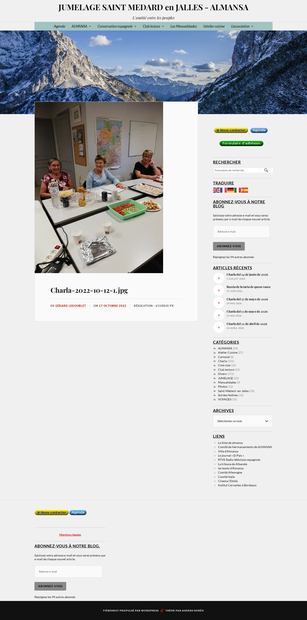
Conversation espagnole (115, 26)
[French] (223, 189)
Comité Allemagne (230, 472)
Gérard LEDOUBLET (70, 305)
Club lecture (151, 26)
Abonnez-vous (229, 246)
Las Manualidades (183, 26)
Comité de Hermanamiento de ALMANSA (245, 447)
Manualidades (227, 382)
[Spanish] (245, 189)
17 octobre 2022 (112, 305)
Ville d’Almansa (228, 451)
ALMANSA (79, 26)
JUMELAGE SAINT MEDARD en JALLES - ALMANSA (153, 7)
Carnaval (224, 357)
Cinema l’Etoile (228, 481)
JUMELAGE (225, 378)
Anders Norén (193, 610)
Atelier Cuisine (227, 352)
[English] (216, 189)
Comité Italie (226, 477)
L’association (240, 26)
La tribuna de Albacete (232, 464)
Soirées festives (228, 395)
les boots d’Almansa (231, 468)
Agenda (59, 26)
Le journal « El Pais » (231, 455)
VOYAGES (224, 399)
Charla (222, 361)
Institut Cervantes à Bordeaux (237, 485)
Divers (222, 374)
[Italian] (237, 189)
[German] (230, 189)
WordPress (150, 610)
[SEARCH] (266, 170)
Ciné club (224, 365)
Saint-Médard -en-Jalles (233, 391)
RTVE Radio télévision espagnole (239, 459)
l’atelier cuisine (214, 26)
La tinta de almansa (230, 442)
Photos (222, 386)
